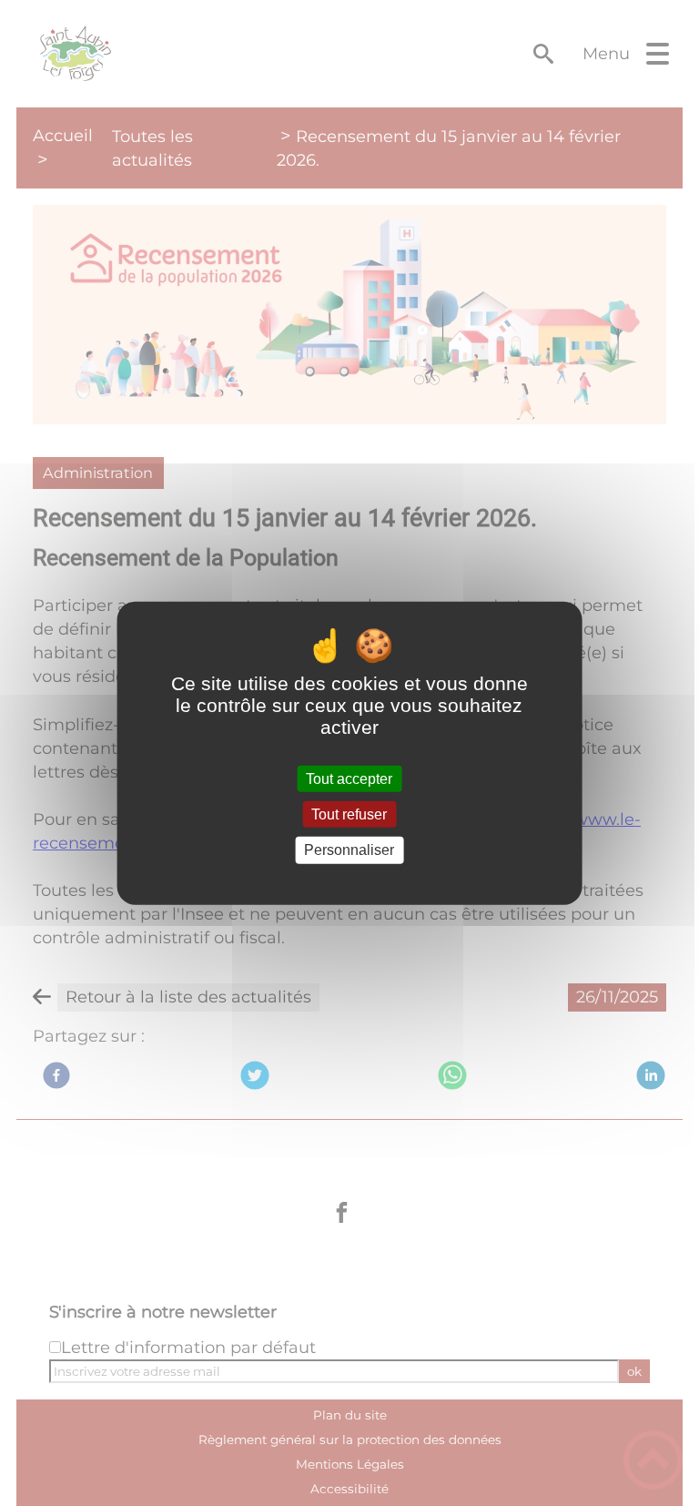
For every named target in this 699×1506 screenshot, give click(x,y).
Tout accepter (349, 779)
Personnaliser (349, 850)
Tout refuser (349, 814)
